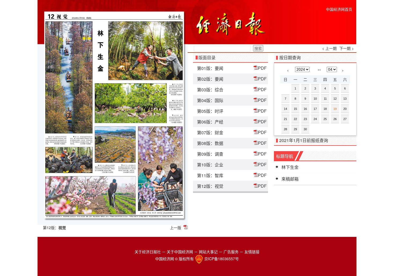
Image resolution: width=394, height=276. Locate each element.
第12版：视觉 (210, 186)
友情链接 (251, 251)
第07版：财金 (210, 132)
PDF (262, 68)
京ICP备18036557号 (221, 258)
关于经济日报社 (148, 251)
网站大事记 (208, 251)
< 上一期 (329, 48)
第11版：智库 (210, 175)
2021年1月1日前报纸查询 (303, 140)
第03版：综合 (210, 90)
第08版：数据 (210, 143)
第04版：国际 (210, 100)
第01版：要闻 (210, 68)
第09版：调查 (210, 154)
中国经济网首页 (339, 9)
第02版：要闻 (210, 79)
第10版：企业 (210, 165)
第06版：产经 (210, 122)
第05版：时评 (210, 111)
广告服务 (231, 251)
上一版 (175, 227)
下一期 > (346, 48)
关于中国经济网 (180, 251)
